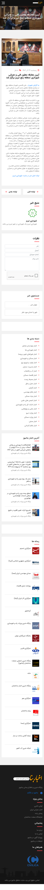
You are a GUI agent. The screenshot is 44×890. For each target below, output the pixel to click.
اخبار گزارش (33, 387)
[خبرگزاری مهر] (35, 700)
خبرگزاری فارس (26, 648)
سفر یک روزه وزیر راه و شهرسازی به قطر (19, 480)
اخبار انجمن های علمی (29, 400)
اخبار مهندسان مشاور (29, 345)
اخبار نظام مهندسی (30, 392)
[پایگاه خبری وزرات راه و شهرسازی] (35, 625)
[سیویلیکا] (33, 861)
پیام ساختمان (26, 710)
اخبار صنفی (33, 421)
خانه (26, 21)
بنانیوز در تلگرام (32, 792)
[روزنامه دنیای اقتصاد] (35, 588)
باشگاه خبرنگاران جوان (23, 635)
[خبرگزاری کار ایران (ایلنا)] (35, 600)
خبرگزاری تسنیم (25, 548)
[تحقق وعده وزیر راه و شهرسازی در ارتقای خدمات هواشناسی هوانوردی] (35, 495)
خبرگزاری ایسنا (26, 723)
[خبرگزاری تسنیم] (35, 550)
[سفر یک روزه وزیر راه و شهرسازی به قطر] (35, 481)
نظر (16, 70)
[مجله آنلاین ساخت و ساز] (35, 738)
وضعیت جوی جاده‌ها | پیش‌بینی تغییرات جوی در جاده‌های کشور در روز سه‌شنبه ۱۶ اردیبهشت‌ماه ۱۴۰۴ (19, 464)
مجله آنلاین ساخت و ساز (22, 735)
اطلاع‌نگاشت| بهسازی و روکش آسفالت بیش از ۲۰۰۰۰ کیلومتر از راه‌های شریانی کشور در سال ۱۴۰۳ (19, 447)
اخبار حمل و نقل (31, 383)
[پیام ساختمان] (35, 713)
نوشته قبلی (31, 191)
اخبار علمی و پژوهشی (29, 408)
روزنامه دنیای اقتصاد (23, 586)
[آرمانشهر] (35, 613)
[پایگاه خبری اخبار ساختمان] (35, 688)
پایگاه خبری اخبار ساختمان (21, 685)
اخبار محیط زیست (30, 379)
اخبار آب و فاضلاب (30, 371)
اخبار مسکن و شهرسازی (28, 358)
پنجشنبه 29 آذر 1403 (30, 70)
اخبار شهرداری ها (31, 350)
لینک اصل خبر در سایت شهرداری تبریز (26, 175)
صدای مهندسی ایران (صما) (21, 573)
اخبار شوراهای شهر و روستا (27, 354)
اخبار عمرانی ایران (36, 809)
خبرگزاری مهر (26, 698)
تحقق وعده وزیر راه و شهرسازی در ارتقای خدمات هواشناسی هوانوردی (19, 496)
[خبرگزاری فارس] (35, 650)
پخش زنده (38, 813)
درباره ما (39, 830)
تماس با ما (38, 833)
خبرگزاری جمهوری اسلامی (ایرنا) (20, 561)
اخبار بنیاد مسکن (31, 396)
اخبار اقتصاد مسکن (30, 375)
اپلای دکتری (38, 806)
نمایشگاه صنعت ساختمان (33, 817)
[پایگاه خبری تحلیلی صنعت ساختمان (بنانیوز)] (35, 663)
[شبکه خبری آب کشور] (35, 750)
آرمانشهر (28, 610)
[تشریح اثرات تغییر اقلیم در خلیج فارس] (35, 512)
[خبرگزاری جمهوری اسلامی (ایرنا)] (35, 563)
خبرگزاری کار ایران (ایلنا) (22, 598)
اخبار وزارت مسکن (30, 417)
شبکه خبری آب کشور (23, 748)
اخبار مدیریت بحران (30, 366)
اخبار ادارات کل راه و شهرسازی (26, 404)
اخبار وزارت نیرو (31, 413)
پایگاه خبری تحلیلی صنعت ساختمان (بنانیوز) (21, 662)
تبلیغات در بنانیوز (36, 841)
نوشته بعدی (13, 191)
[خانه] (35, 675)
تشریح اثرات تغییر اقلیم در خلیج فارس (19, 511)
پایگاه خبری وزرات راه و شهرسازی (21, 453)
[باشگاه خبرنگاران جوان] (35, 638)
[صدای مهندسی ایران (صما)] (35, 575)
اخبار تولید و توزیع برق (29, 362)
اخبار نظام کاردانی (30, 425)
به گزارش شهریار (33, 85)
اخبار (20, 21)
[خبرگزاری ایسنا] (35, 725)
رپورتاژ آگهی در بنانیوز (35, 837)
